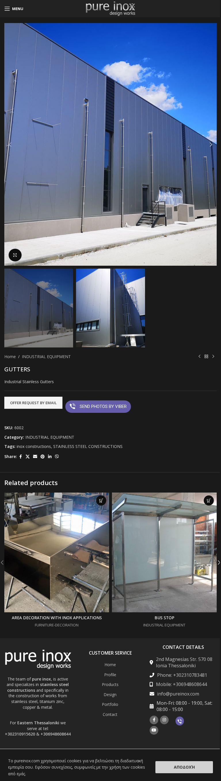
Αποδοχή (184, 767)
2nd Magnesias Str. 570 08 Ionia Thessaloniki (184, 662)
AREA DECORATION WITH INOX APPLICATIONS (57, 617)
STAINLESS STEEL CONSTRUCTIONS (88, 446)
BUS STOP (164, 617)
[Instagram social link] (164, 720)
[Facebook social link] (20, 457)
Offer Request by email (33, 402)
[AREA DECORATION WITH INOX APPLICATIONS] (56, 552)
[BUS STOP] (164, 552)
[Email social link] (35, 457)
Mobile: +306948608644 (181, 684)
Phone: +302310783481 (182, 675)
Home (10, 356)
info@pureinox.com (178, 694)
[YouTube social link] (154, 730)
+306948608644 (56, 734)
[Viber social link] (57, 457)
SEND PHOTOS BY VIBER (103, 406)
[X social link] (27, 457)
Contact (110, 714)
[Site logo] (110, 8)
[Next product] (213, 356)
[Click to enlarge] (15, 255)
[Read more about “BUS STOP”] (209, 500)
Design (110, 694)
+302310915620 (20, 734)
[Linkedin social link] (49, 457)
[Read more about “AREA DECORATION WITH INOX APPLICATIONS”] (101, 500)
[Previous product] (199, 356)
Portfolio (110, 704)
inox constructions (34, 446)
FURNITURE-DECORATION (57, 625)
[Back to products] (206, 356)
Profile (110, 674)
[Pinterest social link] (42, 457)
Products (110, 684)
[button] (10, 144)
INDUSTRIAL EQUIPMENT (46, 356)
